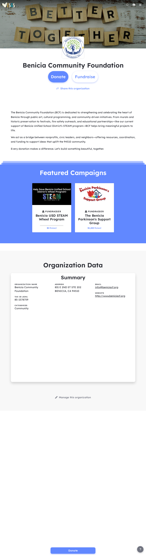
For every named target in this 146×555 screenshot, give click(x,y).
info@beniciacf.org (106, 287)
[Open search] (127, 5)
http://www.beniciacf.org (110, 296)
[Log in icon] (134, 5)
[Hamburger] (140, 5)
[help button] (140, 549)
